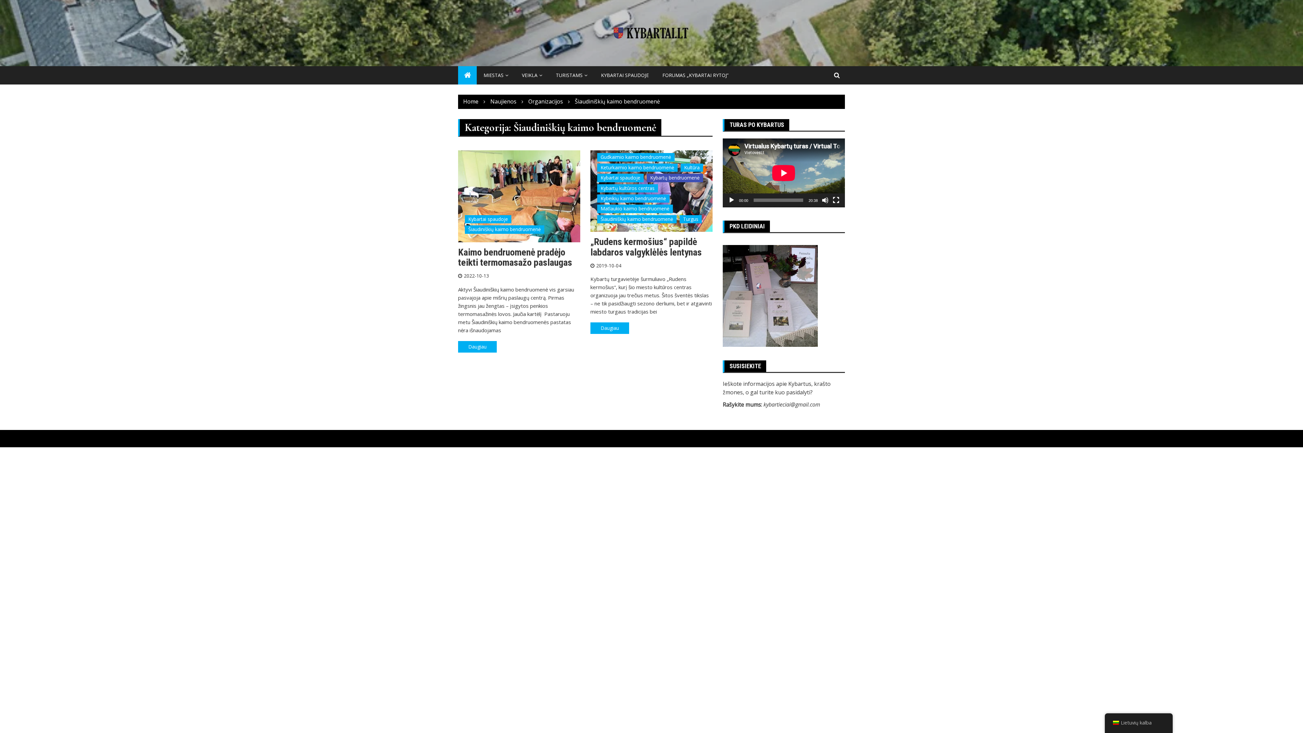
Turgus (690, 219)
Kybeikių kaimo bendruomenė (633, 198)
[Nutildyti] (825, 200)
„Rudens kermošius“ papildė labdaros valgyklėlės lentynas (646, 247)
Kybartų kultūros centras (628, 188)
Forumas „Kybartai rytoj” (695, 75)
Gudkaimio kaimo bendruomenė (636, 157)
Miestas (494, 75)
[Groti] (731, 200)
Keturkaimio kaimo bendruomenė (637, 167)
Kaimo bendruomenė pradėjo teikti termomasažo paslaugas (515, 257)
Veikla (529, 75)
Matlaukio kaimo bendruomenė (635, 208)
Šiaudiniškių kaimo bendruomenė (504, 229)
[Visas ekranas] (836, 200)
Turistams (569, 75)
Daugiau (477, 346)
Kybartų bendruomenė (675, 177)
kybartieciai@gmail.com (791, 404)
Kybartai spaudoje (625, 75)
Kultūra (692, 167)
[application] (784, 172)
